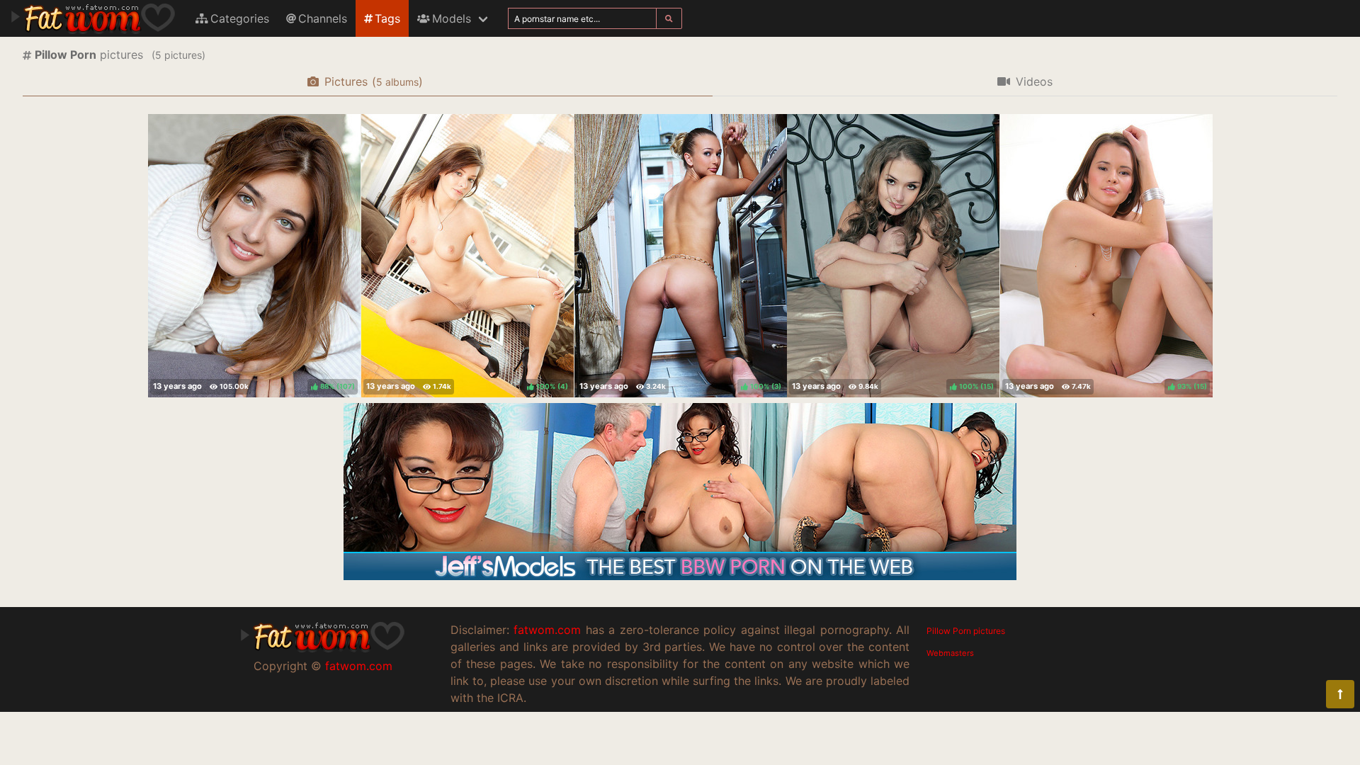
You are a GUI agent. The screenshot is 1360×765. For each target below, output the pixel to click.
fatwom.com (358, 666)
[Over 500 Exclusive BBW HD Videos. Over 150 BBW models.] (680, 576)
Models (451, 18)
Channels (322, 18)
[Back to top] (1340, 694)
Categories (239, 18)
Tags (387, 18)
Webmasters (950, 653)
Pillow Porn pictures (965, 630)
